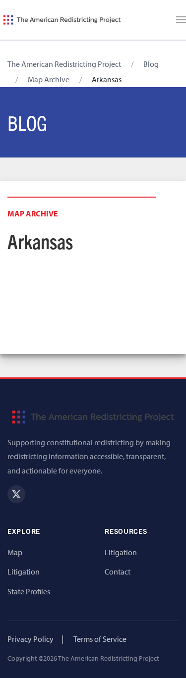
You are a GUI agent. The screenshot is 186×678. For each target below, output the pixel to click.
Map (14, 552)
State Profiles (28, 591)
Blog (151, 64)
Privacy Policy (30, 639)
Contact (117, 571)
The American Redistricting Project (64, 64)
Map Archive (48, 79)
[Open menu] (181, 20)
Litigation (23, 571)
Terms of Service (99, 639)
